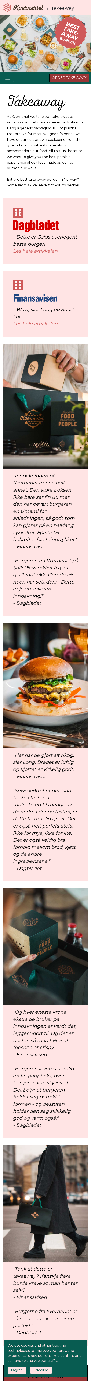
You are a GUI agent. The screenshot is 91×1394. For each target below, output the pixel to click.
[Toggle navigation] (8, 78)
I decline (41, 1370)
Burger (70, 33)
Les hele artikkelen (35, 251)
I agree (17, 1370)
